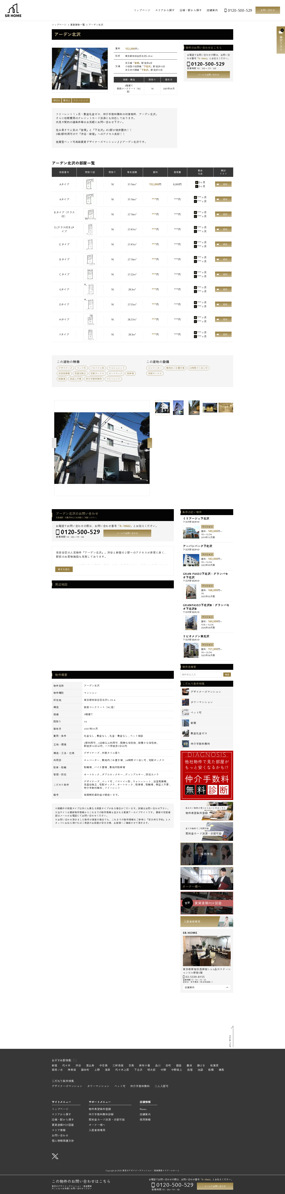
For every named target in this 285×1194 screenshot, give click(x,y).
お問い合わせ (267, 10)
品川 (158, 1065)
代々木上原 (122, 1070)
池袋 (200, 1070)
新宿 (54, 1065)
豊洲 (189, 1065)
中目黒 (103, 1065)
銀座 (179, 1065)
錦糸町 (85, 1070)
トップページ (142, 10)
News (143, 1109)
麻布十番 (144, 1065)
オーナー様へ (191, 886)
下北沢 (147, 66)
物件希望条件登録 (100, 1109)
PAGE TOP (230, 1041)
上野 (97, 1070)
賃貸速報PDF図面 (63, 1125)
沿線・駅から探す (191, 10)
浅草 (108, 1070)
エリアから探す (165, 10)
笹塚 (136, 63)
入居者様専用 (192, 921)
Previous (54, 443)
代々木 (66, 1065)
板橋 (211, 1070)
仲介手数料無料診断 (101, 1114)
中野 (163, 1070)
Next (149, 443)
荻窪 (190, 1070)
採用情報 (207, 854)
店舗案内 (212, 10)
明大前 (151, 1070)
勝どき (201, 1065)
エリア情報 (59, 1130)
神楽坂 (72, 1070)
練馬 (221, 1070)
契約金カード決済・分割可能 (107, 1119)
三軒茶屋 (118, 1065)
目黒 (131, 1065)
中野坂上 (176, 1070)
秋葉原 (214, 1065)
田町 (168, 1065)
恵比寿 (90, 1065)
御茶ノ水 (57, 1070)
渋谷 (78, 1065)
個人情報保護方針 (63, 1141)
